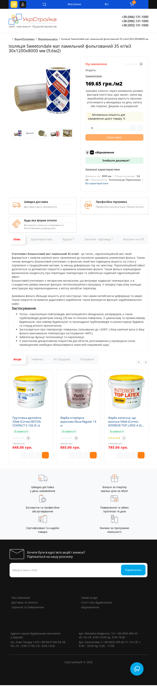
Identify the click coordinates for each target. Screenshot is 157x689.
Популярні (87, 359)
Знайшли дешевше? (115, 160)
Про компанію (20, 597)
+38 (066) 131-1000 (135, 17)
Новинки (37, 359)
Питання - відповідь (98, 239)
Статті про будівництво (96, 602)
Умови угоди (89, 597)
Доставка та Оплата (24, 602)
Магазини (72, 4)
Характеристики (41, 239)
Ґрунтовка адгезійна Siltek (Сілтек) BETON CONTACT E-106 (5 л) (26, 421)
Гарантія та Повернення (27, 607)
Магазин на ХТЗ (133, 239)
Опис (16, 239)
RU (106, 4)
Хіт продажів (61, 359)
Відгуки (68, 239)
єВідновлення (90, 607)
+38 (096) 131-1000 (135, 21)
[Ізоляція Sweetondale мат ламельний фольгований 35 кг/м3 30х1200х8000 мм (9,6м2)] (43, 91)
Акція (17, 359)
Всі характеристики (96, 183)
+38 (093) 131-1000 (135, 25)
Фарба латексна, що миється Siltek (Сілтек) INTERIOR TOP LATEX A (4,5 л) (126, 421)
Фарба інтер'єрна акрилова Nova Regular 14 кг (78, 421)
